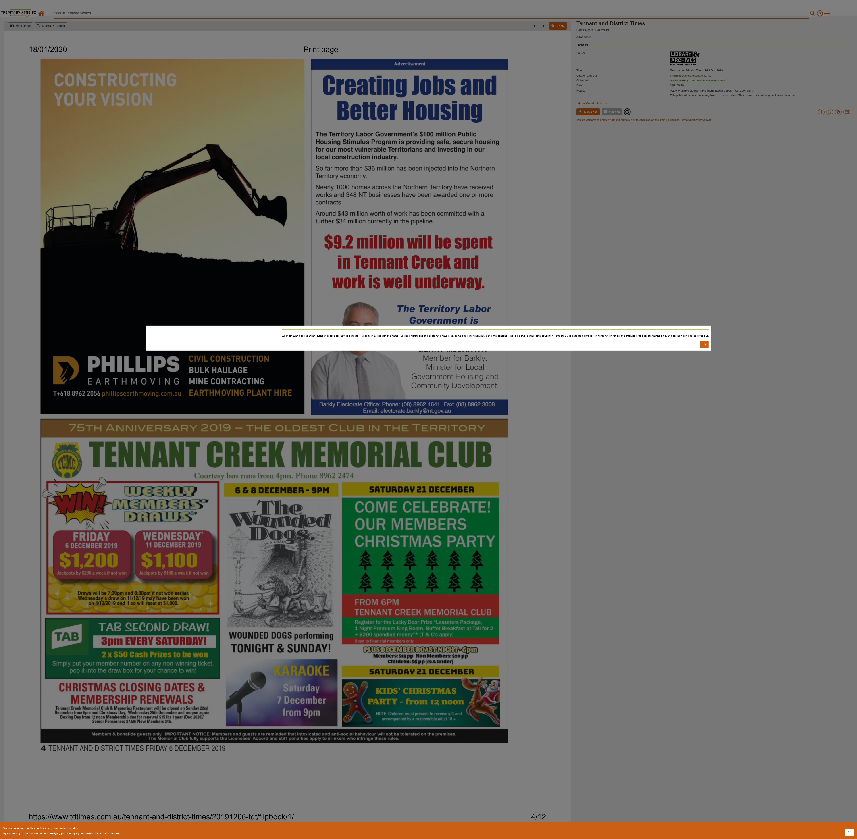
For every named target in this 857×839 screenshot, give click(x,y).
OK (704, 344)
